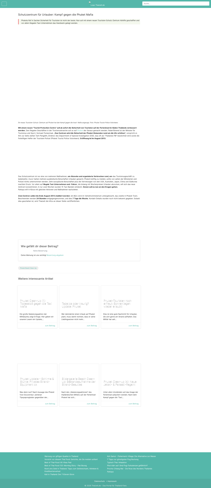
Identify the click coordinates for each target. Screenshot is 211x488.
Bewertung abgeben (55, 255)
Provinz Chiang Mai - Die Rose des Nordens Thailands (129, 468)
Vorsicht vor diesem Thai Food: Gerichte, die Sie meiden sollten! (71, 459)
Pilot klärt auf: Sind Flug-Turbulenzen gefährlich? (127, 465)
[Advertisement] (79, 41)
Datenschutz (99, 481)
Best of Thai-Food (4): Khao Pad (58, 462)
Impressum (112, 481)
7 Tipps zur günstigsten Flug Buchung (122, 459)
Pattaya (110, 472)
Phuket (80, 130)
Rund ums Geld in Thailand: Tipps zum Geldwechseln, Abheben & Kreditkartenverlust (71, 469)
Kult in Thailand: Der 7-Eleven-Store (59, 474)
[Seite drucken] (10, 4)
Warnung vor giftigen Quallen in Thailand (61, 456)
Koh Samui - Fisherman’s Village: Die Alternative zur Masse (131, 456)
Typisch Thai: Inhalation (117, 462)
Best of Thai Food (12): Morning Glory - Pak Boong (66, 465)
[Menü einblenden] (4, 4)
